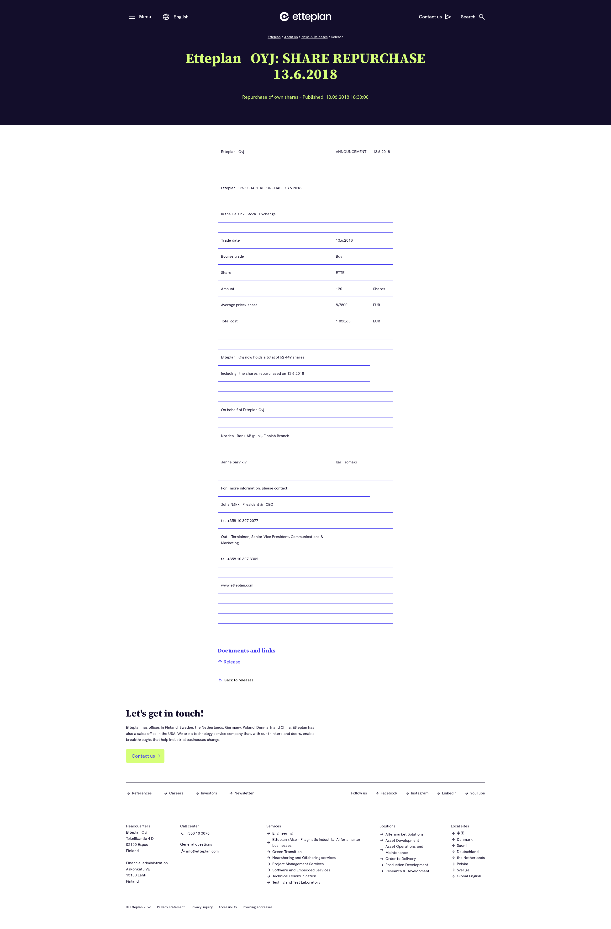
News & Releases (314, 37)
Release (232, 662)
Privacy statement (171, 907)
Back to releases (238, 680)
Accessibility (227, 907)
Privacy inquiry (201, 907)
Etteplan (274, 37)
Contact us (143, 756)
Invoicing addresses (258, 907)
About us (291, 37)
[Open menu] (132, 17)
